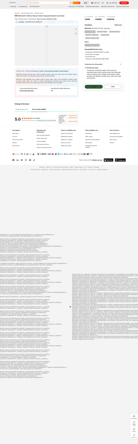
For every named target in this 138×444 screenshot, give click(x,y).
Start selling (88, 133)
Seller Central (89, 136)
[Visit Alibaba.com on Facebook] (13, 160)
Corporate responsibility (116, 136)
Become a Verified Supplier (92, 139)
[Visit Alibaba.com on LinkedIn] (17, 160)
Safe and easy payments (43, 135)
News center (113, 139)
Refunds (14, 142)
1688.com (48, 167)
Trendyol (89, 167)
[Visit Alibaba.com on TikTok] (34, 160)
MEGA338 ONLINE (38, 13)
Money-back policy (42, 138)
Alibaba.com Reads (66, 145)
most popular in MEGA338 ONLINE (47, 19)
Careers (112, 142)
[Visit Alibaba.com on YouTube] (30, 160)
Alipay (66, 167)
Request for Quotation (67, 133)
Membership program (66, 136)
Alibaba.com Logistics (66, 139)
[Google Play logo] (12, 2)
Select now (118, 25)
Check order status (17, 139)
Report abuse (16, 145)
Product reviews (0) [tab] (22, 109)
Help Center (15, 133)
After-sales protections (43, 144)
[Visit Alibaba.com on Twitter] (22, 160)
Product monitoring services (44, 147)
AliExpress (42, 167)
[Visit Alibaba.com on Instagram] (26, 160)
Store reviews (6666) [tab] (39, 109)
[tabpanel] (47, 119)
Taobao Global (78, 167)
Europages (96, 167)
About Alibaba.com (115, 133)
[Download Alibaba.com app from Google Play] (120, 160)
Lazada (71, 167)
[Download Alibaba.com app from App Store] (108, 160)
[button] (71, 3)
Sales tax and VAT (66, 142)
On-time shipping (41, 141)
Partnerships (88, 142)
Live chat (14, 136)
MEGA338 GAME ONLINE (27, 13)
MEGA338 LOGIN (21, 79)
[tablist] (47, 109)
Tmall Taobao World (58, 167)
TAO (85, 167)
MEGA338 (17, 13)
